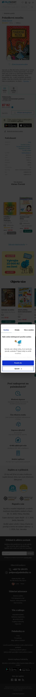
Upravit (16, 368)
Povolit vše (18, 363)
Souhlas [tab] (6, 330)
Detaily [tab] (17, 330)
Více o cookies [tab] (29, 330)
